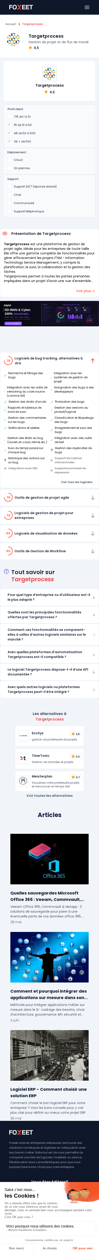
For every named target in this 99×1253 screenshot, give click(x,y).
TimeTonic (41, 755)
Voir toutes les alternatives (49, 795)
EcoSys (38, 733)
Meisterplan (42, 776)
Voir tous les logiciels (76, 482)
